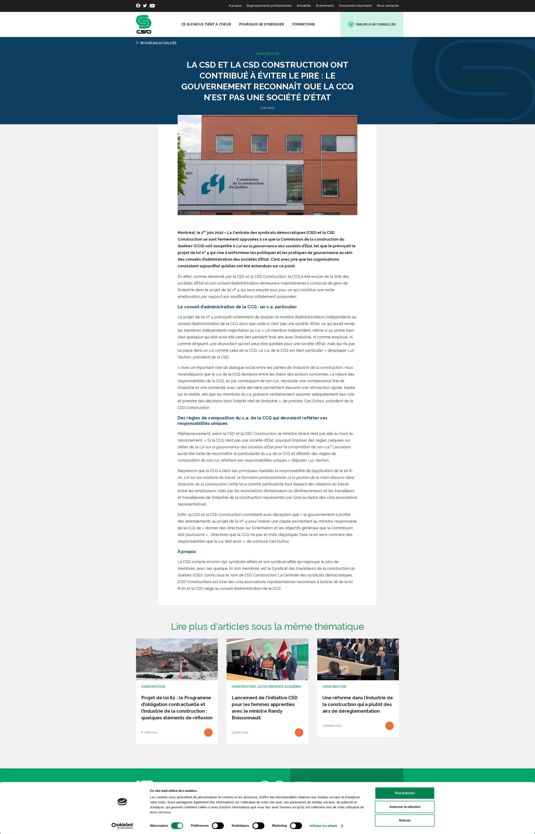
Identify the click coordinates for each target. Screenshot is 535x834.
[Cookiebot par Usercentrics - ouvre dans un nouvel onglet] (122, 826)
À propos (235, 5)
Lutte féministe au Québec (279, 686)
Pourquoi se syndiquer (261, 24)
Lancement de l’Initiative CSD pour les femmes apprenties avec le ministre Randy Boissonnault (265, 707)
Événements (325, 5)
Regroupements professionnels (269, 5)
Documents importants (355, 5)
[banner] (143, 24)
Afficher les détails (323, 826)
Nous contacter (388, 5)
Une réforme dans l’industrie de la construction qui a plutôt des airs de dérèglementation (357, 704)
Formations (303, 24)
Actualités (304, 5)
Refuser (405, 820)
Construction (268, 53)
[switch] (218, 825)
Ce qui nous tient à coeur (206, 24)
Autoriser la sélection (404, 807)
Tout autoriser (405, 793)
